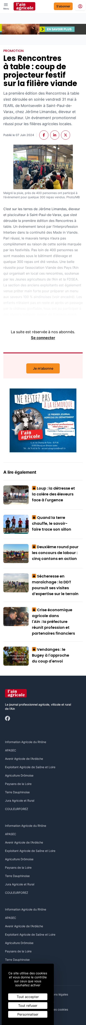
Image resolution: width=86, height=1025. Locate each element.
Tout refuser (27, 1005)
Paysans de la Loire (18, 784)
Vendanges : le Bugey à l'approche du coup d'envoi (50, 655)
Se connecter (43, 338)
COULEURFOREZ (16, 809)
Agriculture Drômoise (19, 775)
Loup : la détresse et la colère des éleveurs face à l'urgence (53, 494)
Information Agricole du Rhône (25, 742)
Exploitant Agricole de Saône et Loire (30, 767)
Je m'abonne (43, 368)
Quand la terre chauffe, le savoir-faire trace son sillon (51, 523)
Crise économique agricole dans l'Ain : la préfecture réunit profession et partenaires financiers (53, 621)
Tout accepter (28, 997)
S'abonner (63, 6)
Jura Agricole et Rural (19, 800)
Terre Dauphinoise (17, 792)
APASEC (10, 750)
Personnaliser (27, 1014)
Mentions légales (56, 994)
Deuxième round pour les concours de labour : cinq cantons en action (55, 552)
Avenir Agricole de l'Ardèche (24, 758)
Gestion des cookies (54, 1009)
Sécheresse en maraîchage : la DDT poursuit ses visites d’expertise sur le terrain (55, 585)
